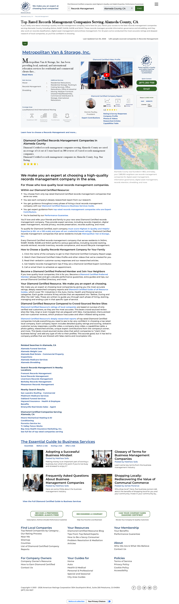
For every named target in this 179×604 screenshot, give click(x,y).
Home (70, 561)
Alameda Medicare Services (34, 360)
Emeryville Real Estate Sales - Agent (38, 407)
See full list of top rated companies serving (42, 432)
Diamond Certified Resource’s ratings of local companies (48, 307)
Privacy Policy (121, 564)
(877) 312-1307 (27, 590)
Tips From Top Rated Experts (83, 534)
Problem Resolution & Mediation (85, 540)
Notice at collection (76, 601)
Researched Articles (111, 121)
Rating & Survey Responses (115, 114)
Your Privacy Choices (96, 601)
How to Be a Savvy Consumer (83, 537)
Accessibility (121, 570)
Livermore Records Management (37, 379)
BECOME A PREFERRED (47, 514)
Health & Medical (76, 567)
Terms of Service (123, 561)
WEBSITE (149, 101)
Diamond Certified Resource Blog (85, 531)
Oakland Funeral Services (33, 398)
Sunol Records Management (35, 376)
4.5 (104, 110)
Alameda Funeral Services (33, 348)
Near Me (25, 536)
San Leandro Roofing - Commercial (38, 393)
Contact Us (120, 549)
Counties (26, 543)
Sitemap (25, 540)
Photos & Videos (110, 118)
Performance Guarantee (56, 215)
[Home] (25, 8)
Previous (23, 116)
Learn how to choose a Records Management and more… (49, 132)
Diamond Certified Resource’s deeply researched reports (48, 319)
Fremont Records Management (36, 373)
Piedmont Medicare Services (35, 396)
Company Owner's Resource (36, 561)
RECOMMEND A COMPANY (89, 514)
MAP (142, 101)
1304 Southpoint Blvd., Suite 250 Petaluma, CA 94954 (95, 587)
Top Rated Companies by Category (39, 530)
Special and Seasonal (78, 573)
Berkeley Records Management (36, 382)
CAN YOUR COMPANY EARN (132, 514)
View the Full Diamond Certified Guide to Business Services (52, 501)
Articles (71, 543)
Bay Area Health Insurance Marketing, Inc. (41, 429)
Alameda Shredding (30, 362)
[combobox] (86, 8)
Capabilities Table (110, 123)
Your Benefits (121, 531)
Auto (70, 564)
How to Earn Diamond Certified (38, 564)
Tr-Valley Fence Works (32, 426)
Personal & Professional (80, 570)
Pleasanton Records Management (37, 384)
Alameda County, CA (27, 16)
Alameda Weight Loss (31, 351)
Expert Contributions (91, 118)
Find (139, 8)
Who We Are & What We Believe (131, 546)
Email (146, 89)
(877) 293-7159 (146, 82)
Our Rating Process (31, 533)
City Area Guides (76, 577)
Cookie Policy (121, 567)
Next (75, 116)
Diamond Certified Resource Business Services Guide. (68, 206)
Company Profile (110, 116)
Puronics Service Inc (31, 423)
